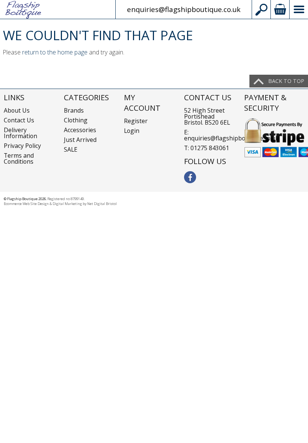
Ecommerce (13, 203)
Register (136, 121)
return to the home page (55, 52)
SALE (70, 149)
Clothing (76, 120)
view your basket (279, 9)
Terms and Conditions (19, 158)
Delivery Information (20, 133)
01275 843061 (209, 148)
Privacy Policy (22, 146)
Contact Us (19, 120)
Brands (74, 110)
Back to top (286, 80)
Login (131, 131)
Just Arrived (80, 140)
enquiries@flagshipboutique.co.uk (183, 9)
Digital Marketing (67, 203)
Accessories (80, 130)
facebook (190, 177)
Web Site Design (36, 203)
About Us (17, 110)
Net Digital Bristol (102, 203)
